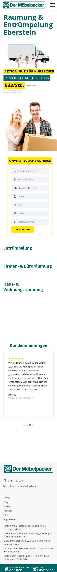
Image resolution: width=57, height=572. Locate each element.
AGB (5, 514)
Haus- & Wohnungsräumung (23, 286)
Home (6, 497)
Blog (5, 501)
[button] (24, 425)
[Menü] (52, 5)
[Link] (23, 5)
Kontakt (7, 510)
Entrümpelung (17, 248)
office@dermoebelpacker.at (22, 486)
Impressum (9, 519)
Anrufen (15, 570)
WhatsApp (45, 570)
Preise (6, 506)
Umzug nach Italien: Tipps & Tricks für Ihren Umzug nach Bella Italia (26, 557)
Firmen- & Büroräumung (27, 266)
